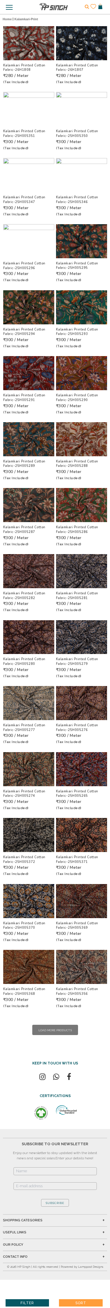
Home (7, 19)
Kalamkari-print (26, 19)
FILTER (27, 1303)
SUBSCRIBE (55, 1203)
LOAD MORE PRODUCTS (55, 1030)
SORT (80, 1303)
